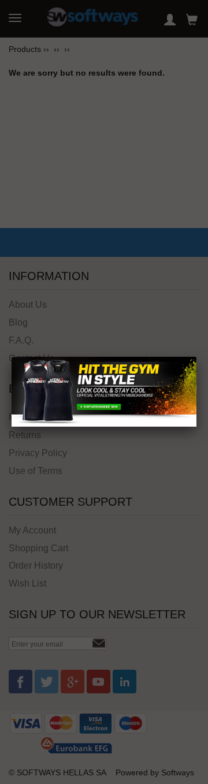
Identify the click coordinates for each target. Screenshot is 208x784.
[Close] (196, 356)
